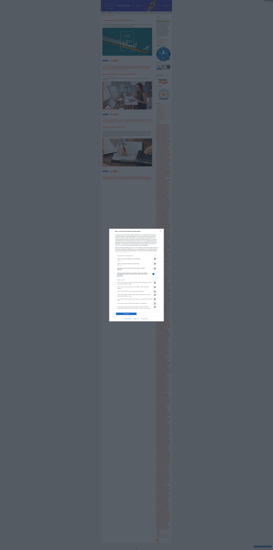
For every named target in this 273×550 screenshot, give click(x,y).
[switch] (154, 259)
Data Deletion (128, 318)
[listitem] (136, 256)
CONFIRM (126, 313)
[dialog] (136, 275)
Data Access (136, 318)
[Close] (161, 231)
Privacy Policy (144, 318)
